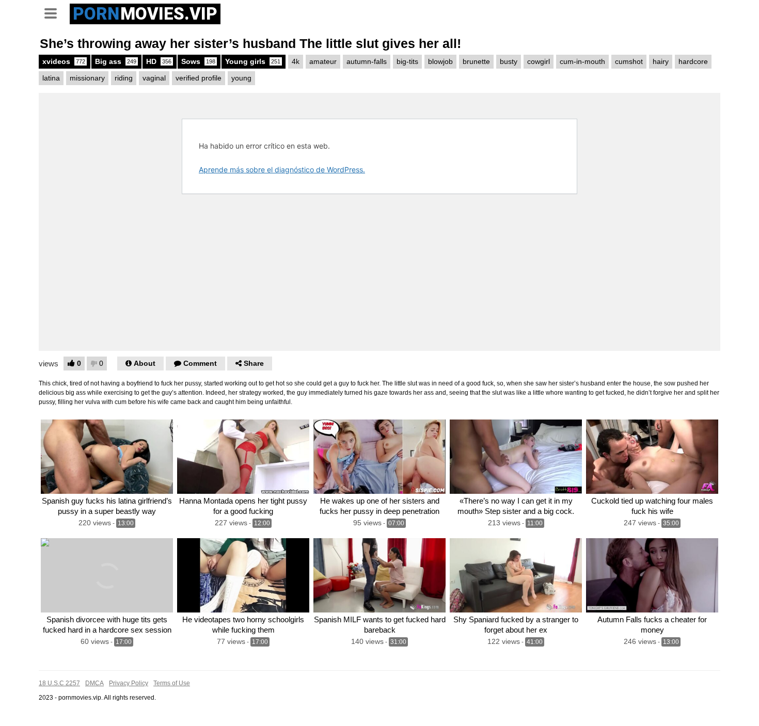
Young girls (252, 61)
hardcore (693, 61)
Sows (198, 61)
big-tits (407, 61)
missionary (87, 78)
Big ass (115, 61)
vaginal (154, 78)
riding (124, 78)
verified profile (199, 78)
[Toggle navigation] (54, 12)
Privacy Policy (128, 683)
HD (158, 61)
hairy (661, 61)
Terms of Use (171, 683)
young (241, 78)
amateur (323, 61)
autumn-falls (366, 61)
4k (295, 61)
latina (51, 78)
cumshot (629, 61)
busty (508, 61)
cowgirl (538, 61)
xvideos (63, 61)
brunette (476, 61)
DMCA (94, 683)
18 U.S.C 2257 (59, 683)
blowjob (440, 61)
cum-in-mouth (582, 61)
